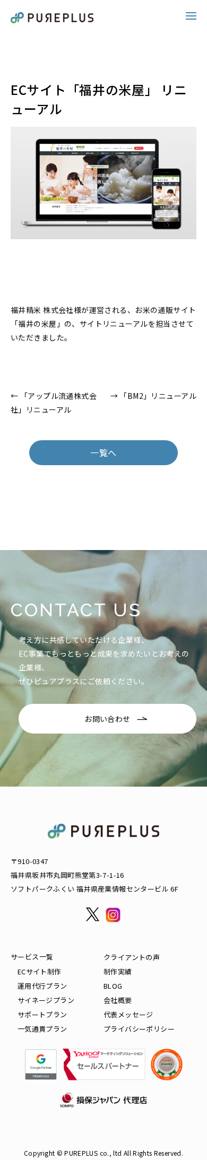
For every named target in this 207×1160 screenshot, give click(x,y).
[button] (191, 16)
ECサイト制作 (40, 971)
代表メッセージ (128, 1014)
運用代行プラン (42, 986)
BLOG (113, 986)
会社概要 (118, 1000)
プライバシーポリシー (139, 1029)
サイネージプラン (46, 1000)
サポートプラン (42, 1014)
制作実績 (118, 971)
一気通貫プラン (42, 1029)
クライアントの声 (132, 957)
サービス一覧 (32, 957)
